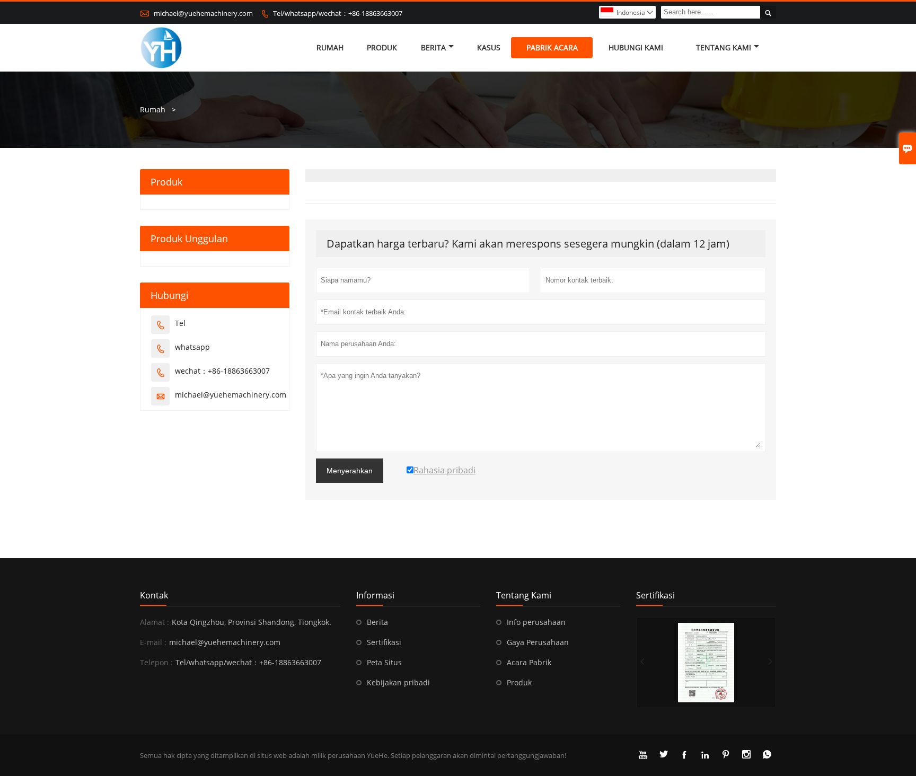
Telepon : (156, 662)
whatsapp (192, 347)
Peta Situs (384, 662)
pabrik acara (552, 47)
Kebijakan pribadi (398, 682)
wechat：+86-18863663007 (222, 371)
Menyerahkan (350, 470)
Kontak (154, 595)
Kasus (488, 47)
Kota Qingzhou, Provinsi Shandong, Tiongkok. (251, 622)
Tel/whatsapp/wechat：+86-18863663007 (337, 13)
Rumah (330, 47)
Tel (180, 323)
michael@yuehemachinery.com (203, 13)
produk (382, 47)
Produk (519, 682)
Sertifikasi (384, 642)
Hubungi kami (636, 47)
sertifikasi (655, 595)
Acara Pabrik (529, 662)
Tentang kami (723, 47)
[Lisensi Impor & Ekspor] (706, 662)
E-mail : (153, 642)
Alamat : (154, 622)
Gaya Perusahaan (538, 642)
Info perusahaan (536, 622)
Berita (433, 47)
